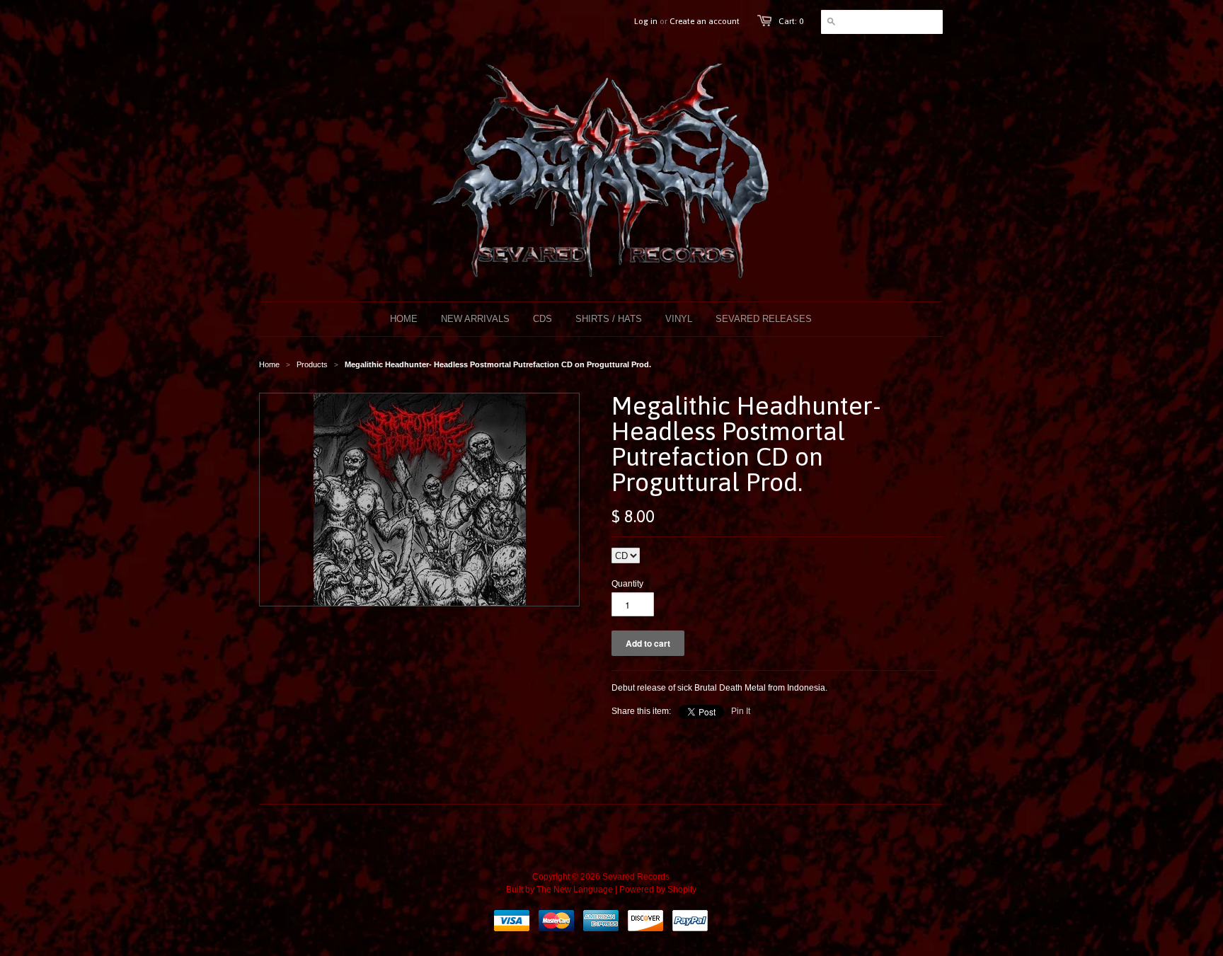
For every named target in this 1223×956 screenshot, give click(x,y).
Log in (646, 21)
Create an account (705, 21)
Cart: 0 (791, 21)
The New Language (574, 889)
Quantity (627, 584)
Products (312, 364)
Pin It (740, 711)
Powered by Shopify (657, 889)
